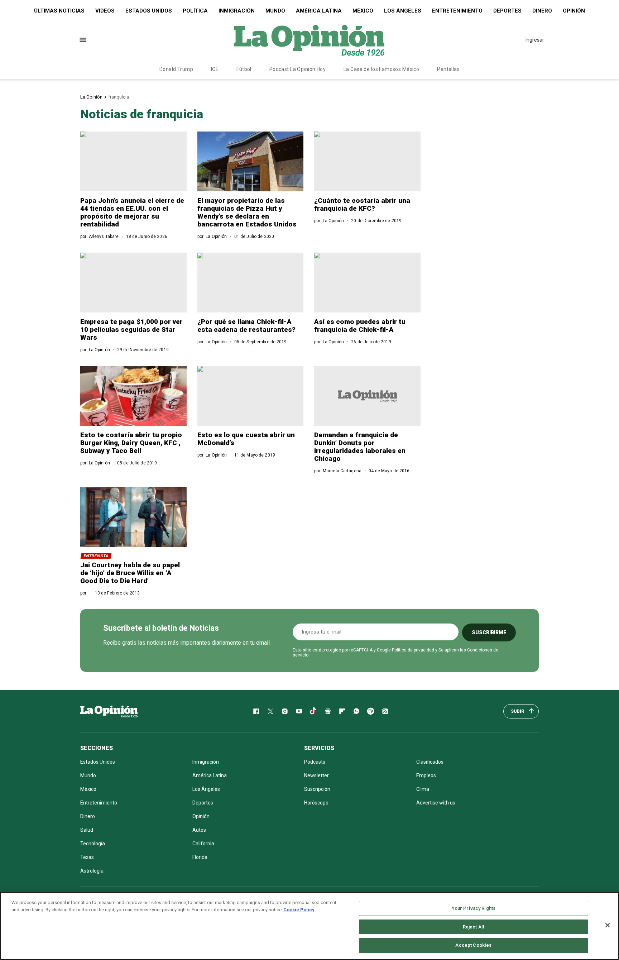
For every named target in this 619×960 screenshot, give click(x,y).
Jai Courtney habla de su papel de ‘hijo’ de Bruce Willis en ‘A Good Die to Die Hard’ (130, 573)
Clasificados (429, 762)
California (203, 843)
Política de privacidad (413, 650)
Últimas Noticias (59, 11)
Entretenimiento (457, 11)
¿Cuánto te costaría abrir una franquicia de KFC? (362, 204)
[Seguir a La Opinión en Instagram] (285, 711)
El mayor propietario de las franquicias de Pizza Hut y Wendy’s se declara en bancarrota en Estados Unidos (247, 212)
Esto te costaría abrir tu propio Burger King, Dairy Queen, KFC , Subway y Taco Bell (131, 443)
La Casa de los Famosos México (381, 69)
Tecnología (92, 843)
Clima (422, 789)
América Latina (319, 11)
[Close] (607, 925)
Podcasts (314, 762)
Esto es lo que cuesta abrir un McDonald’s (246, 439)
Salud (86, 830)
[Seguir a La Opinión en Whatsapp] (356, 711)
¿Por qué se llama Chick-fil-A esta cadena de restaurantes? (246, 325)
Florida (199, 857)
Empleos (426, 775)
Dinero (542, 11)
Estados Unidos (148, 11)
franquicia (118, 97)
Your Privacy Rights (473, 908)
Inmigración (237, 11)
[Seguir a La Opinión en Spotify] (371, 711)
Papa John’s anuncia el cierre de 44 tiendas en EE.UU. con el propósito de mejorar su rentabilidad (132, 212)
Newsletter (316, 775)
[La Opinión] (309, 40)
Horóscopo (316, 803)
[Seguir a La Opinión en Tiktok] (313, 711)
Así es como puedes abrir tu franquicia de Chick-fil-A (360, 325)
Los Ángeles (402, 11)
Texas (87, 857)
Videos (105, 11)
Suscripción (317, 789)
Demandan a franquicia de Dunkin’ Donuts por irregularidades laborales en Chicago (360, 447)
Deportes (507, 11)
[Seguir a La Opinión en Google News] (328, 711)
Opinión (574, 11)
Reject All (473, 927)
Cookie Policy (299, 909)
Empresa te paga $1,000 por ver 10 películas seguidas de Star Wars (131, 329)
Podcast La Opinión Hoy (297, 69)
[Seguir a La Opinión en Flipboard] (342, 711)
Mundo (275, 11)
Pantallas (448, 69)
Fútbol (243, 69)
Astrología (92, 871)
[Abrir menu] (83, 40)
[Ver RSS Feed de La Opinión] (385, 711)
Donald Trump (176, 69)
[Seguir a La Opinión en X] (270, 711)
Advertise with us (435, 803)
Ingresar (535, 40)
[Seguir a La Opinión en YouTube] (299, 711)
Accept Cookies (473, 945)
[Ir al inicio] (109, 711)
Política (195, 11)
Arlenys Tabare (104, 236)
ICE (215, 69)
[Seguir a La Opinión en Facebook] (256, 711)
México (362, 11)
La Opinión (91, 97)
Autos (199, 830)
